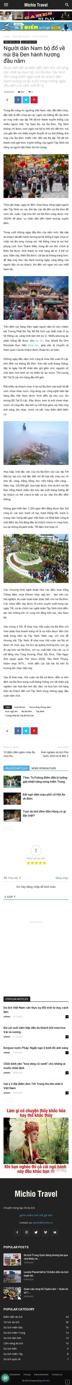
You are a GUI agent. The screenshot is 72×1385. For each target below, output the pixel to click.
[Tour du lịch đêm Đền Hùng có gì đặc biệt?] (12, 815)
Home (6, 36)
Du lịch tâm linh (40, 36)
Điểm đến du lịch (21, 36)
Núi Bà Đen (26, 711)
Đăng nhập (61, 878)
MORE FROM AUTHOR (44, 768)
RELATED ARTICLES (16, 768)
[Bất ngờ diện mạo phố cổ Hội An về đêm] (12, 799)
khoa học (33, 345)
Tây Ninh (40, 711)
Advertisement (41, 1374)
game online (27, 1215)
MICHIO (46, 1380)
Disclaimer (15, 1374)
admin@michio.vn (43, 1222)
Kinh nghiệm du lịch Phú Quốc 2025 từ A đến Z (55, 754)
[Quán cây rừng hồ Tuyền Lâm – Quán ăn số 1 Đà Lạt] (12, 1293)
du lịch (39, 340)
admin (6, 1016)
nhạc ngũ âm (11, 711)
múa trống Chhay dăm (40, 707)
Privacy (27, 1374)
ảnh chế (38, 1215)
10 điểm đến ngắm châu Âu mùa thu (19, 754)
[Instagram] (26, 1232)
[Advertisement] (36, 960)
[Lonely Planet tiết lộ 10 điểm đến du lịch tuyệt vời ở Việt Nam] (12, 1276)
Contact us (57, 1374)
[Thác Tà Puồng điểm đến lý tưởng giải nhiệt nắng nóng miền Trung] (12, 782)
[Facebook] (17, 1232)
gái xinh (48, 1215)
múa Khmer (20, 707)
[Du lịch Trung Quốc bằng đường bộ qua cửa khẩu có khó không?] (12, 1259)
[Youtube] (54, 1232)
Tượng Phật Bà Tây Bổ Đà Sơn (19, 715)
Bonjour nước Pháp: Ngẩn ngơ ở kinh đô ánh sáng (35, 1048)
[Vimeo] (45, 1232)
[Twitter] (36, 1232)
